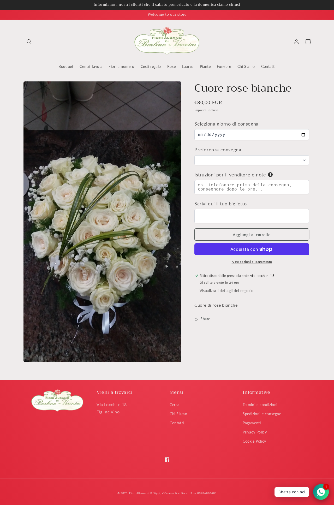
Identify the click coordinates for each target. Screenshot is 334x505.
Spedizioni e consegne (262, 414)
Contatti (177, 423)
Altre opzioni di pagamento (252, 262)
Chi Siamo (178, 414)
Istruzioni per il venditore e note (230, 174)
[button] (29, 41)
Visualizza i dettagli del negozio (227, 290)
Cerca (175, 404)
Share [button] (205, 319)
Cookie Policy (254, 441)
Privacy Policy (255, 432)
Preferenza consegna (217, 149)
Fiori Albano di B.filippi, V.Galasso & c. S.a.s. (158, 493)
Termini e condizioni (260, 404)
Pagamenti (252, 423)
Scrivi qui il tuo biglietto (220, 203)
